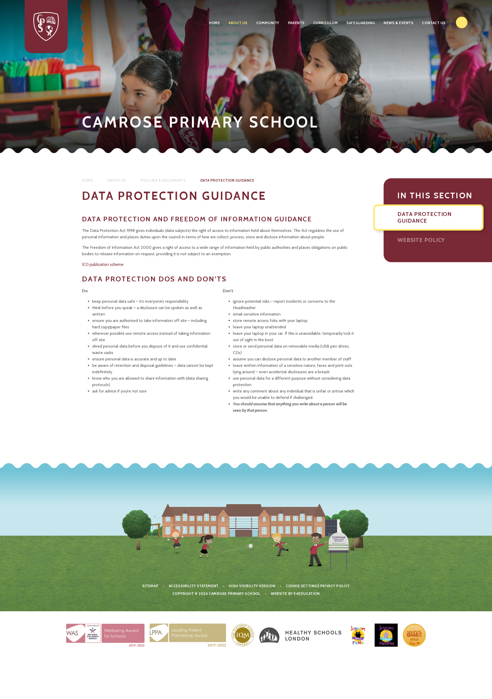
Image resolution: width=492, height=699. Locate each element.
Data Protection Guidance (227, 180)
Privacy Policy (335, 586)
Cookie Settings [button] (302, 586)
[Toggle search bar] (461, 22)
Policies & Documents (163, 180)
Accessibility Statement (194, 586)
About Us (116, 180)
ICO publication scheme (103, 264)
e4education (307, 593)
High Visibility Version (252, 586)
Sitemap (150, 586)
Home (87, 180)
